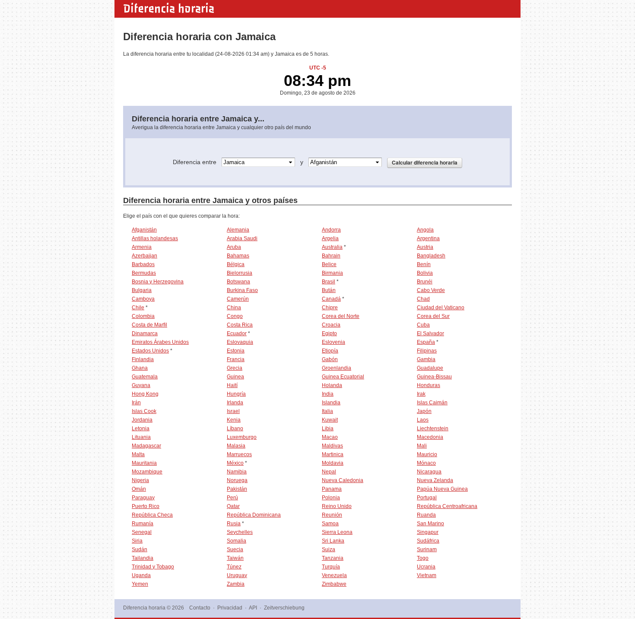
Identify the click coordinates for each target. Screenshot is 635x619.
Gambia (426, 359)
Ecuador (237, 333)
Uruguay (237, 575)
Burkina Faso (242, 290)
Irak (421, 394)
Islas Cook (144, 411)
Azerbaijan (144, 256)
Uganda (141, 575)
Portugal (427, 498)
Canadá (331, 299)
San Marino (430, 524)
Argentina (428, 238)
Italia (327, 411)
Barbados (143, 264)
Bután (329, 290)
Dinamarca (145, 333)
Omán (139, 489)
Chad (423, 299)
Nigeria (140, 480)
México (235, 463)
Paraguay (143, 498)
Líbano (235, 428)
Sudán (139, 549)
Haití (232, 385)
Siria (137, 541)
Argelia (330, 238)
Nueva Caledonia (342, 480)
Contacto (199, 608)
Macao (330, 437)
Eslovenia (333, 342)
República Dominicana (254, 515)
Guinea (235, 377)
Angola (425, 230)
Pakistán (237, 489)
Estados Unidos (150, 351)
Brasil (328, 282)
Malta (138, 454)
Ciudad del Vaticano (440, 308)
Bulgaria (142, 290)
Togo (423, 558)
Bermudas (144, 273)
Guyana (141, 385)
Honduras (428, 385)
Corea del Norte (340, 316)
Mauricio (427, 454)
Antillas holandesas (155, 238)
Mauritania (144, 463)
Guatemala (145, 377)
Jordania (142, 420)
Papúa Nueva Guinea (442, 489)
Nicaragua (429, 472)
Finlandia (143, 359)
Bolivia (425, 273)
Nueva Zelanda (435, 480)
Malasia (236, 446)
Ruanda (426, 515)
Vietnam (426, 575)
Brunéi (424, 282)
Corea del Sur (433, 316)
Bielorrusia (239, 273)
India (327, 394)
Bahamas (238, 256)
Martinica (332, 454)
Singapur (427, 532)
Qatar (233, 506)
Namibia (237, 472)
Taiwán (235, 558)
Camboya (143, 299)
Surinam (427, 549)
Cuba (423, 325)
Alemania (238, 230)
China (234, 308)
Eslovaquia (240, 342)
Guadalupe (430, 368)
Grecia (234, 368)
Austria (425, 247)
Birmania (332, 273)
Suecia (235, 549)
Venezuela (334, 575)
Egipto (329, 333)
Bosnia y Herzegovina (158, 282)
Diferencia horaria (168, 8)
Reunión (332, 515)
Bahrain (331, 256)
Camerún (238, 299)
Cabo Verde (431, 290)
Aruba (234, 247)
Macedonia (430, 437)
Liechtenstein (432, 428)
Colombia (143, 316)
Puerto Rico (145, 506)
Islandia (331, 403)
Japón (424, 411)
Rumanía (142, 524)
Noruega (237, 480)
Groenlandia (336, 368)
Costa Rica (240, 325)
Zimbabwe (334, 584)
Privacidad (229, 608)
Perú (232, 498)
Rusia (234, 524)
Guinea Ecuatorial (343, 377)
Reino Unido (337, 506)
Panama (332, 489)
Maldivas (332, 446)
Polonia (331, 498)
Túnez (234, 567)
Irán (136, 403)
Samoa (330, 524)
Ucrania (426, 567)
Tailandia (142, 558)
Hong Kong (145, 394)
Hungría (236, 394)
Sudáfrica (428, 541)
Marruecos (239, 454)
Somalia (236, 541)
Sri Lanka (333, 541)
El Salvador (430, 333)
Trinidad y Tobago (153, 567)
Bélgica (235, 264)
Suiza (328, 549)
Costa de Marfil (149, 325)
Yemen (140, 584)
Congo (235, 316)
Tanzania (332, 558)
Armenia (142, 247)
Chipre (330, 308)
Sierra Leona (337, 532)
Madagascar (146, 446)
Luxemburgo (242, 437)
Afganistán (144, 230)
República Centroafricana (447, 506)
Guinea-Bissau (434, 377)
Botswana (238, 282)
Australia (332, 247)
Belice (329, 264)
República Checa (152, 515)
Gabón (330, 359)
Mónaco (426, 463)
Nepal (329, 472)
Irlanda (235, 403)
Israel (233, 411)
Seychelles (240, 532)
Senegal (142, 532)
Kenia (234, 420)
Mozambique (147, 472)
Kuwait (330, 420)
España (426, 342)
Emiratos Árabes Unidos (160, 342)
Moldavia (332, 463)
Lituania (141, 437)
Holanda (332, 385)
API (253, 608)
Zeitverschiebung (284, 608)
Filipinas (427, 351)
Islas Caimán (432, 403)
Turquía (331, 567)
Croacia (331, 325)
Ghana (140, 368)
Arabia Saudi (242, 238)
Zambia (235, 584)
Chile (138, 308)
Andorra (331, 230)
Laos (423, 420)
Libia (327, 428)
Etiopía (330, 351)
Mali (422, 446)
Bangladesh (431, 256)
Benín (424, 264)
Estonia (235, 351)
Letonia (140, 428)
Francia (235, 359)
